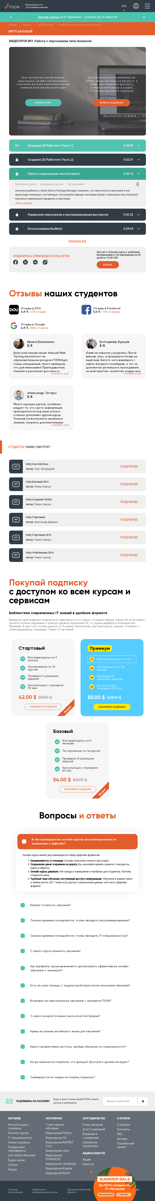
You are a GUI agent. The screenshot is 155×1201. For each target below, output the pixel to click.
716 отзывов (111, 311)
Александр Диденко (46, 522)
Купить (107, 264)
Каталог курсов (18, 1133)
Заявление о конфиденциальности (45, 1191)
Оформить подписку (43, 706)
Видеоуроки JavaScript (61, 1163)
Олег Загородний (44, 469)
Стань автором (93, 1124)
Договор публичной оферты (78, 1191)
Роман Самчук (42, 486)
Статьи (13, 1164)
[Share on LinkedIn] (35, 262)
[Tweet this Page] (25, 262)
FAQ (119, 1134)
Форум (12, 1169)
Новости (88, 1164)
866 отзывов (40, 327)
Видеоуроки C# (56, 1137)
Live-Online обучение (22, 1155)
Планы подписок (19, 1142)
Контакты (123, 1129)
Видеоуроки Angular (59, 1168)
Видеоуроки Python (59, 1133)
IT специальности (20, 1137)
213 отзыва (38, 311)
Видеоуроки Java (57, 1150)
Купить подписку (112, 102)
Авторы (122, 1138)
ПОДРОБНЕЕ (129, 466)
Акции (87, 1159)
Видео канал (16, 1160)
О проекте (123, 1124)
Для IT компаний (94, 1129)
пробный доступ (100, 17)
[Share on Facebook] (15, 262)
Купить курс (43, 102)
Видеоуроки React (58, 1173)
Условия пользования (15, 1191)
